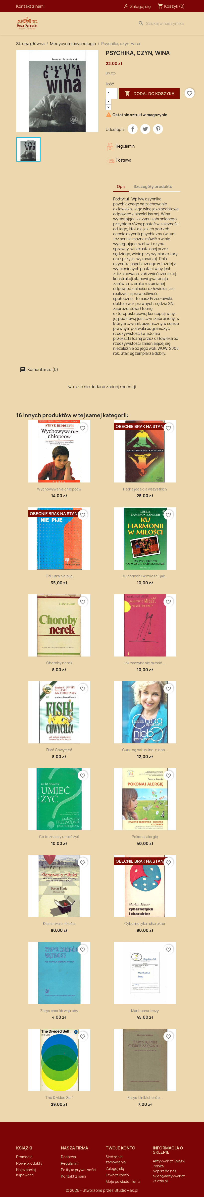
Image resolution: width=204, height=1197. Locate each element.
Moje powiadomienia (123, 1181)
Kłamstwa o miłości (59, 923)
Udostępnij (133, 129)
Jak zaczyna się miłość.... (145, 662)
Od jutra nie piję (59, 576)
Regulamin (70, 1163)
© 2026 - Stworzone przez (90, 1190)
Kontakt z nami (30, 6)
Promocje (24, 1156)
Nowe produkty (29, 1163)
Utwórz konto (117, 1175)
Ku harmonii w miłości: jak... (145, 576)
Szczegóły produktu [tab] (153, 186)
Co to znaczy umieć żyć (59, 836)
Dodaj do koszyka (149, 93)
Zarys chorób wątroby (59, 1010)
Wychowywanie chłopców (59, 489)
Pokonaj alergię (145, 836)
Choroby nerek (59, 662)
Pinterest (158, 129)
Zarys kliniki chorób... (145, 1097)
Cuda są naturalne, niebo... (145, 749)
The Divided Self (59, 1097)
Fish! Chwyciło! (59, 749)
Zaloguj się (115, 1168)
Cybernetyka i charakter (145, 923)
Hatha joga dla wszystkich (145, 489)
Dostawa (104, 23)
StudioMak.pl (126, 1190)
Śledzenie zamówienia (116, 1159)
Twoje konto (120, 1148)
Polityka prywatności (78, 1169)
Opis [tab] (121, 186)
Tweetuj (145, 129)
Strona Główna (70, 23)
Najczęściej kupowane (26, 1172)
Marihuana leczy (145, 1010)
